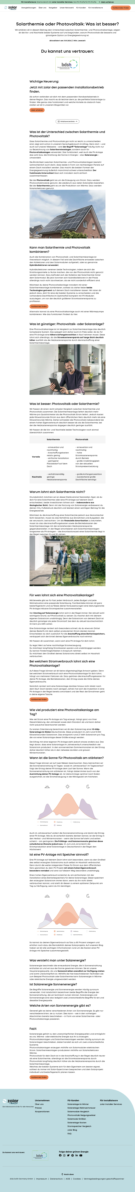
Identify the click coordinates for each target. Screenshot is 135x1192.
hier (75, 314)
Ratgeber (53, 8)
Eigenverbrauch (51, 422)
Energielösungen (29, 8)
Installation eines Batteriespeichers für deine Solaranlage (58, 878)
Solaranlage (40, 628)
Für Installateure (95, 8)
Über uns (42, 8)
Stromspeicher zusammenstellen (65, 608)
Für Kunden (81, 8)
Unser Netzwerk (67, 8)
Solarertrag (80, 729)
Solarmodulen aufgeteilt (66, 262)
